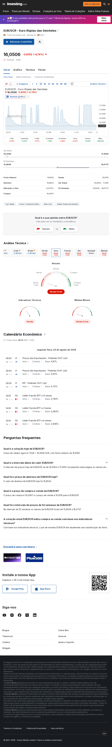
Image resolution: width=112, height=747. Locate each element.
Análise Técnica (15, 243)
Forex (6, 11)
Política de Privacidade (36, 728)
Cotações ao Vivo (52, 11)
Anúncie (62, 636)
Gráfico (17, 69)
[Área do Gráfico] (10, 84)
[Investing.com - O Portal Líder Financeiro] (17, 4)
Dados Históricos (23, 77)
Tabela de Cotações (74, 11)
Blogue (5, 630)
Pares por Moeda (21, 11)
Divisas (36, 11)
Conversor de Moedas (44, 77)
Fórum (42, 69)
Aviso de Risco (57, 728)
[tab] (17, 252)
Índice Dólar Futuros (98, 11)
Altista (71, 229)
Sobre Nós (63, 630)
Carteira (6, 642)
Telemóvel (7, 636)
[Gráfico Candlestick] (6, 84)
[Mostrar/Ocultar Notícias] (72, 84)
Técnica (30, 69)
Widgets (6, 648)
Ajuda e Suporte (66, 642)
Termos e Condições (13, 728)
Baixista (46, 229)
